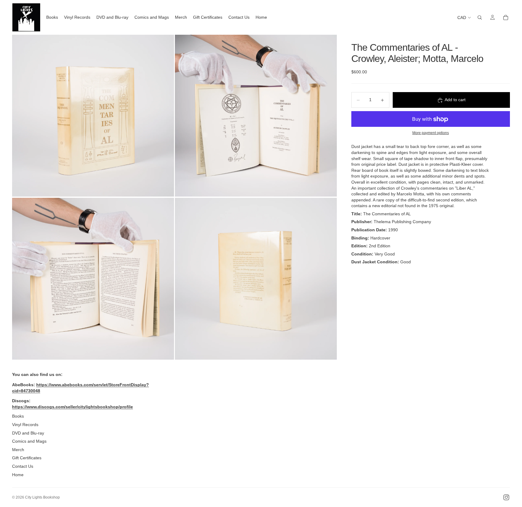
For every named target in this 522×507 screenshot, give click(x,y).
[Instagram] (506, 497)
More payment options (430, 133)
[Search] (479, 17)
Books (18, 416)
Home (18, 474)
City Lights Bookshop (42, 497)
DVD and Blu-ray (28, 433)
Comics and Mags (29, 441)
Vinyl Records (25, 424)
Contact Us (22, 466)
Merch (18, 449)
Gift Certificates (26, 457)
